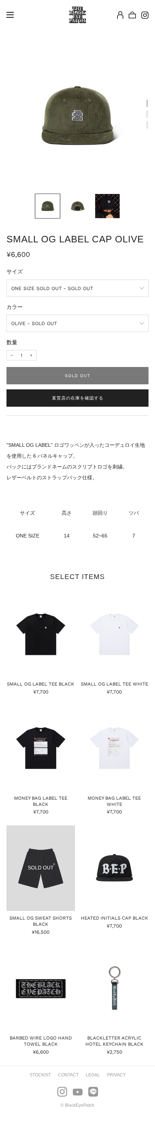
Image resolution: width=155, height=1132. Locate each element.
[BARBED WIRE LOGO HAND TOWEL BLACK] (40, 988)
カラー (14, 307)
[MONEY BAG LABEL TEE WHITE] (114, 748)
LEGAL (93, 1074)
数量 (11, 342)
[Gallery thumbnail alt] (47, 206)
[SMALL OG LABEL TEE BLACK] (40, 634)
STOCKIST (40, 1074)
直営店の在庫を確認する (77, 398)
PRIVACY (116, 1074)
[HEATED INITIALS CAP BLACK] (114, 868)
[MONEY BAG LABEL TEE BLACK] (40, 748)
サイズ (14, 271)
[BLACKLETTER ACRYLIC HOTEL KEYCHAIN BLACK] (114, 988)
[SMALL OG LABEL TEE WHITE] (114, 634)
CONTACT (68, 1074)
